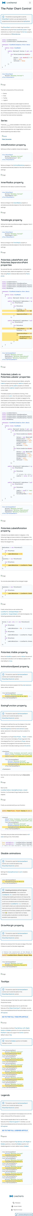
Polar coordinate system (20, 29)
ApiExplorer (26, 21)
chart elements (27, 685)
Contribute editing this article (25, 1214)
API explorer (4, 1012)
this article (27, 746)
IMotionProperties (6, 729)
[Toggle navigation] (30, 2)
